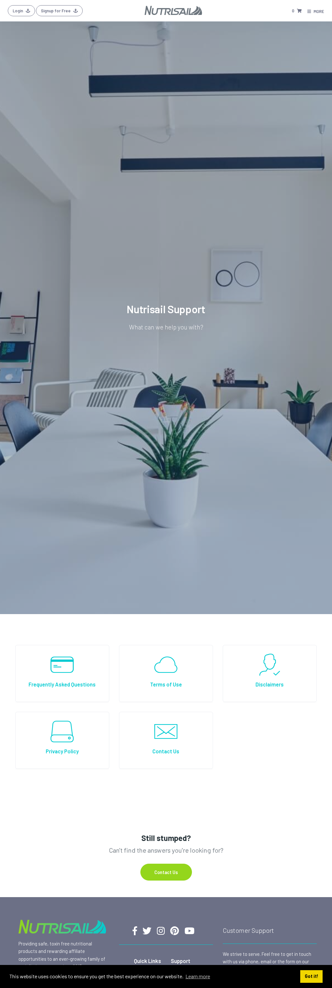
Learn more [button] (197, 976)
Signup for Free (56, 10)
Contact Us (166, 872)
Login (18, 10)
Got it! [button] (311, 976)
